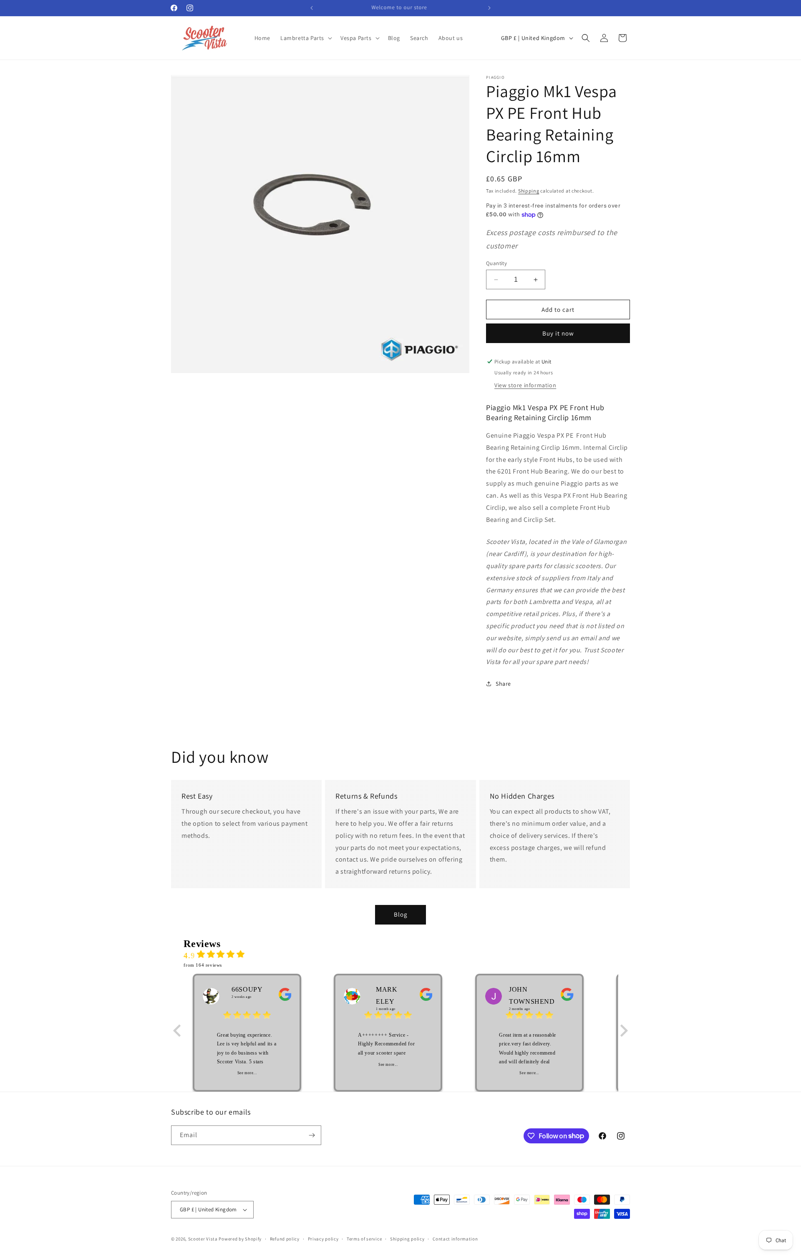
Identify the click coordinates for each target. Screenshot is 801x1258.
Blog (401, 914)
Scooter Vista (203, 1239)
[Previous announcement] (311, 8)
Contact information (455, 1239)
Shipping (528, 191)
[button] (305, 38)
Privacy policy (323, 1239)
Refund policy (285, 1239)
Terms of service (364, 1239)
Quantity (496, 263)
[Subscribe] (311, 1135)
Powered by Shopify (240, 1239)
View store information (525, 385)
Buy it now (558, 333)
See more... (247, 1073)
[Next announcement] (489, 8)
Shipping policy (407, 1239)
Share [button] (503, 683)
